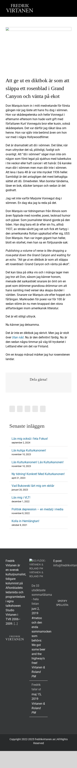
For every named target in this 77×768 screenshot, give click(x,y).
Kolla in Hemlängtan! (25, 521)
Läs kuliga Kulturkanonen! (29, 450)
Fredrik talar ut (36, 687)
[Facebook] (12, 409)
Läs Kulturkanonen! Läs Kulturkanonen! (38, 462)
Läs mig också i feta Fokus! (30, 438)
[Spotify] (43, 409)
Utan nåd (18, 337)
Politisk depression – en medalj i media (37, 509)
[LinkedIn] (35, 409)
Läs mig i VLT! (21, 497)
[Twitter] (20, 409)
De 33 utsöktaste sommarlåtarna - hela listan (39, 594)
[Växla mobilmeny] (69, 6)
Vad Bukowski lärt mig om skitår (33, 486)
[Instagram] (27, 409)
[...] (16, 623)
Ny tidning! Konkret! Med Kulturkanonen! (38, 474)
